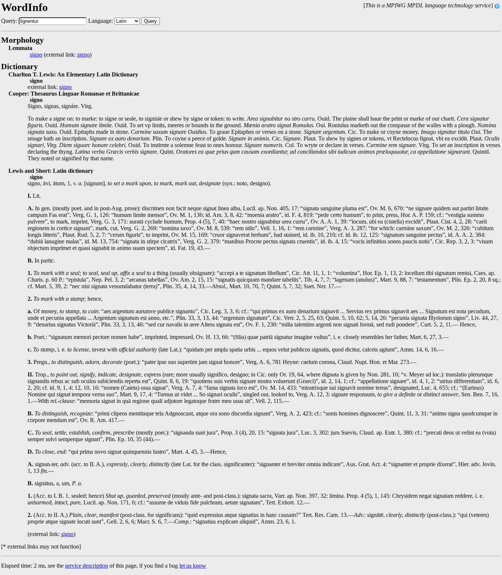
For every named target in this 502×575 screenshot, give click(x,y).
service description (86, 565)
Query (150, 21)
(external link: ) (61, 55)
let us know (192, 565)
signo (36, 55)
